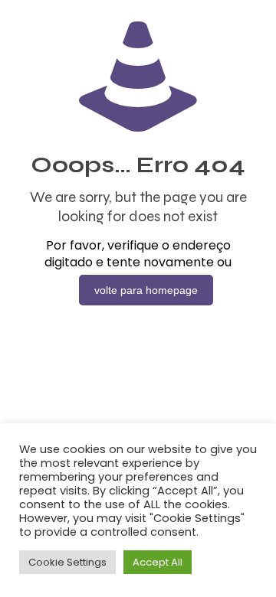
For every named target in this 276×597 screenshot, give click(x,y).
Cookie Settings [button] (67, 562)
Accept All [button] (157, 562)
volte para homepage (146, 290)
